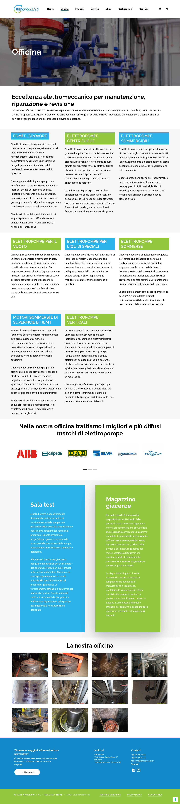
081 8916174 (140, 758)
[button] (27, 772)
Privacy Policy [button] (134, 794)
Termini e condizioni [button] (110, 794)
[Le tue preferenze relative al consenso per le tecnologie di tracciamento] (175, 799)
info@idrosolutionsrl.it (144, 761)
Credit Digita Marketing (78, 794)
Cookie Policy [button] (155, 794)
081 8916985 (140, 755)
